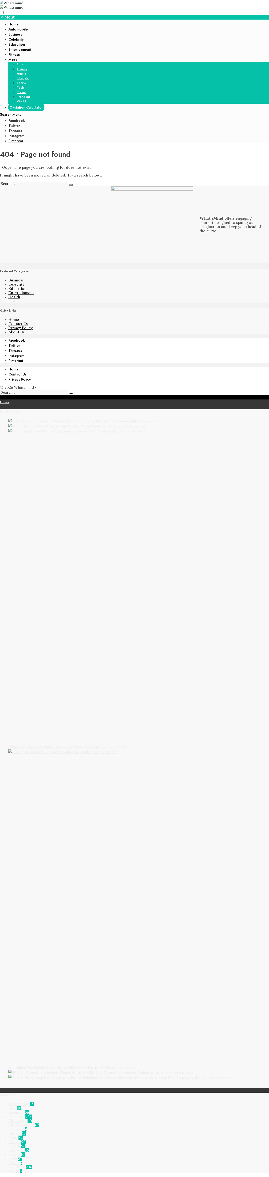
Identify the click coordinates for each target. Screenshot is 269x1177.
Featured (16, 1129)
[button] (2, 12)
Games (22, 69)
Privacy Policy (20, 328)
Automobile (18, 29)
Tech (20, 87)
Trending (23, 96)
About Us (16, 332)
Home (13, 24)
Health (21, 73)
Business (15, 34)
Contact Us (18, 324)
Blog (12, 1108)
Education (16, 44)
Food (20, 64)
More (12, 59)
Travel (21, 92)
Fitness (14, 54)
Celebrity (16, 39)
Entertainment (19, 49)
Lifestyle (23, 78)
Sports (21, 83)
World (21, 101)
